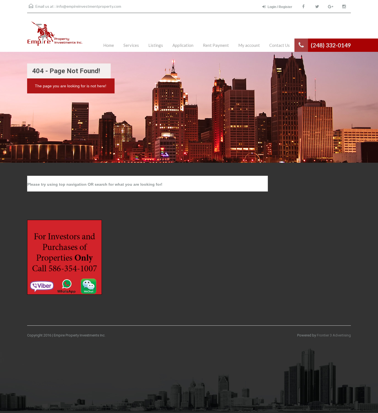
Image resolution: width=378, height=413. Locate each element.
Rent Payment (216, 45)
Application (182, 45)
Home (108, 45)
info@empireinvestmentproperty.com (88, 6)
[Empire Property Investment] (55, 36)
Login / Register (280, 7)
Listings (155, 45)
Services (131, 45)
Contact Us (279, 45)
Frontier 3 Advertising (334, 335)
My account (249, 45)
